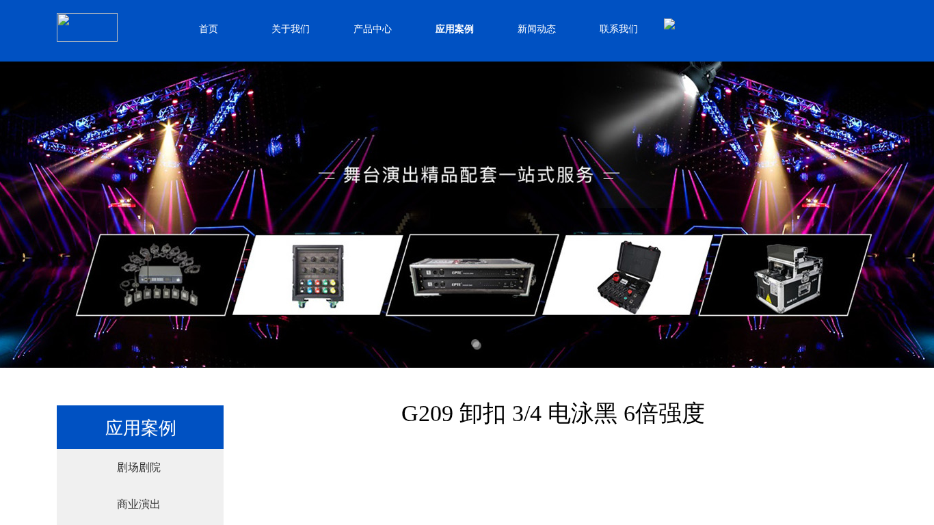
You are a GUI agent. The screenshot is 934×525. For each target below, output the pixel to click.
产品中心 (372, 29)
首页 (208, 29)
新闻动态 (537, 29)
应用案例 (455, 29)
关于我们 (290, 29)
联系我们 (619, 29)
